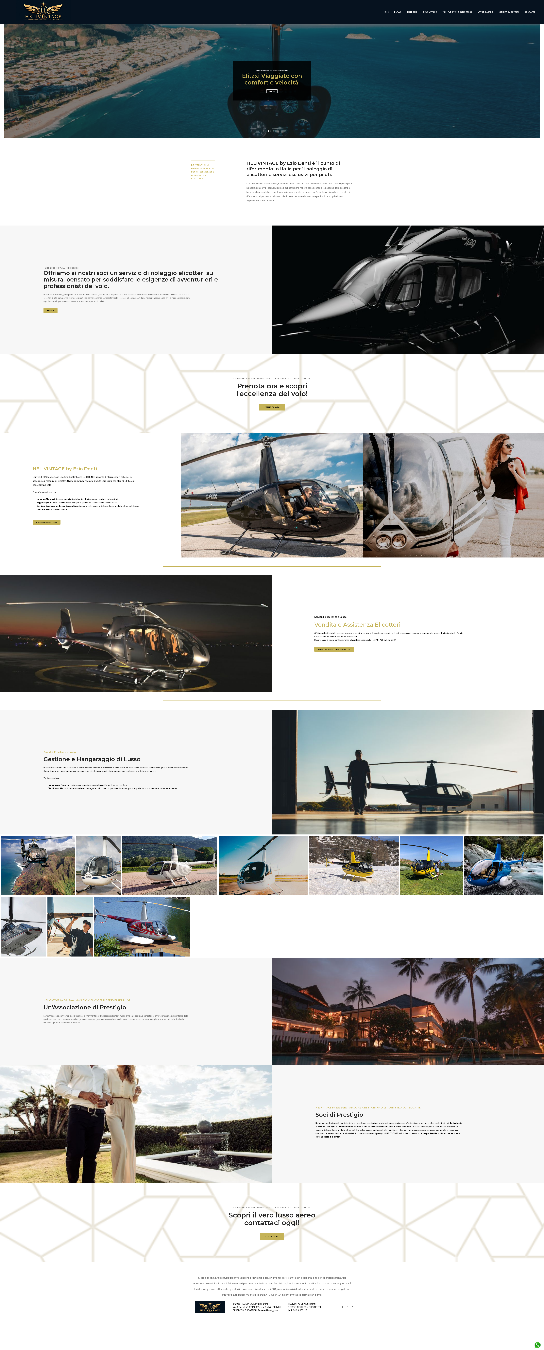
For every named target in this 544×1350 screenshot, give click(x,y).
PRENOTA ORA (272, 407)
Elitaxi (397, 12)
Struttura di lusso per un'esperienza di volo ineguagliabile (272, 79)
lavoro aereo (485, 12)
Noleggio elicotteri (46, 522)
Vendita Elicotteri (509, 12)
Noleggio (412, 12)
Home (386, 12)
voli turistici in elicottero (457, 12)
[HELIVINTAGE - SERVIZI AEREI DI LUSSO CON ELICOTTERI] (43, 12)
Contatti (530, 12)
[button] (266, 131)
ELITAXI (50, 311)
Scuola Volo (430, 12)
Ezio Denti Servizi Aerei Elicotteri (272, 67)
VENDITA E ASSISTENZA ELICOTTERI (334, 649)
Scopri (272, 95)
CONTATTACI (272, 1236)
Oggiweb (274, 1310)
